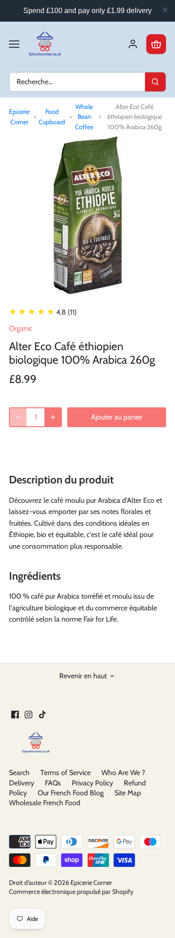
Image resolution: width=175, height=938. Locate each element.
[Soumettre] (155, 81)
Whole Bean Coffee (84, 117)
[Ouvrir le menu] (14, 44)
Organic (20, 328)
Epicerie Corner (19, 117)
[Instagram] (28, 714)
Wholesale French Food (44, 802)
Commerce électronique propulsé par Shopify (71, 892)
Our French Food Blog (71, 793)
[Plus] (52, 417)
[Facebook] (15, 714)
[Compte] (133, 44)
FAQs (53, 783)
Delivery (21, 783)
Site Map (127, 793)
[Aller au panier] (156, 44)
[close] (165, 10)
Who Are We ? (123, 772)
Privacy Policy (92, 783)
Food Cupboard (52, 117)
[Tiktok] (42, 714)
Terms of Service (65, 772)
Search (19, 772)
